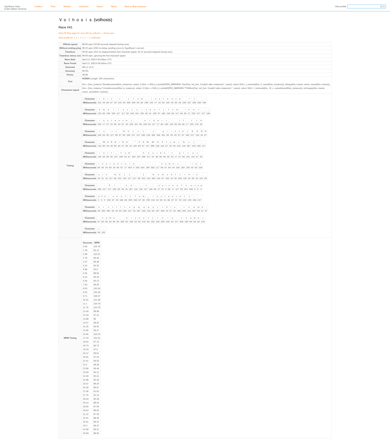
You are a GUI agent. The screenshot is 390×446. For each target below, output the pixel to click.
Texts (52, 6)
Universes (83, 6)
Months (67, 6)
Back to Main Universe (135, 6)
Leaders (38, 6)
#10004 (86, 78)
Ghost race (109, 33)
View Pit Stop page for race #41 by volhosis (79, 33)
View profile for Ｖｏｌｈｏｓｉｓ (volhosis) (79, 37)
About (114, 6)
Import (100, 6)
